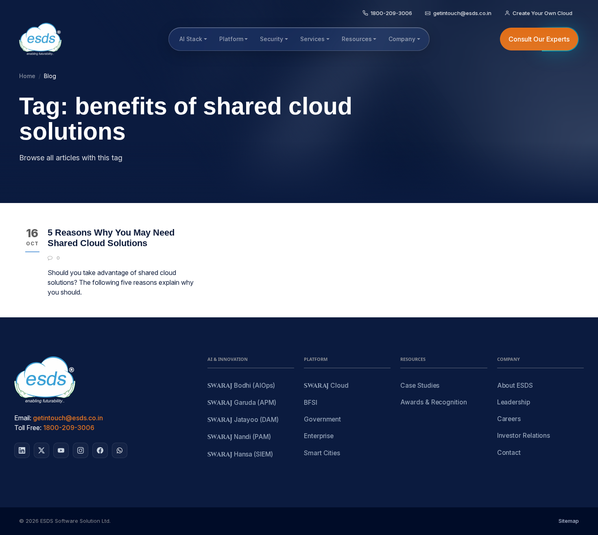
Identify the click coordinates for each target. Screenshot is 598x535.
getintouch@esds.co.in (68, 418)
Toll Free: (27, 428)
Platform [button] (231, 38)
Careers (509, 419)
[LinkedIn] (22, 450)
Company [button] (401, 38)
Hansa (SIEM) (240, 454)
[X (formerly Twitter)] (41, 450)
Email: (22, 418)
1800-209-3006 (68, 428)
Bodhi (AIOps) (241, 386)
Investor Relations (523, 435)
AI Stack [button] (190, 38)
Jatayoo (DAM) (243, 420)
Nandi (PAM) (239, 437)
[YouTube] (61, 450)
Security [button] (271, 38)
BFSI (310, 402)
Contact (509, 452)
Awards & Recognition (433, 402)
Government (322, 419)
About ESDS (515, 385)
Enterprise (319, 436)
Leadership (513, 402)
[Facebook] (100, 450)
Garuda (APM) (241, 403)
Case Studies (419, 385)
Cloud (326, 386)
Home (27, 75)
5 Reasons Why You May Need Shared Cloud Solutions (111, 237)
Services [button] (312, 38)
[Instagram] (80, 450)
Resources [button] (357, 38)
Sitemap (569, 521)
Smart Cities (322, 453)
